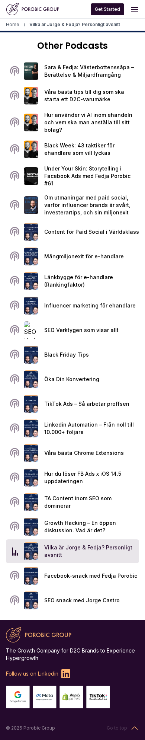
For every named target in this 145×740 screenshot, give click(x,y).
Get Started (107, 9)
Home (12, 24)
